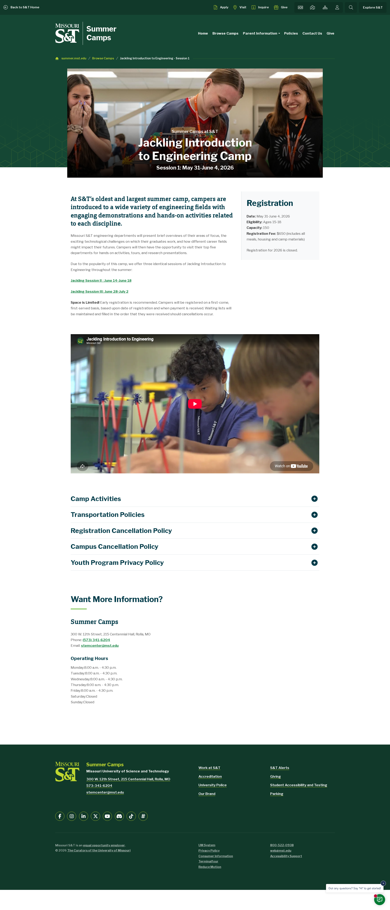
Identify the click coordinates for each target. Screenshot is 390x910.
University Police (212, 785)
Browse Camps (225, 33)
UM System (206, 845)
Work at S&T (209, 768)
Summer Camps (101, 33)
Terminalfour (208, 861)
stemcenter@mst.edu (100, 646)
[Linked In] (83, 816)
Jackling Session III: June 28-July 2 (99, 291)
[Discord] (119, 816)
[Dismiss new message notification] (383, 883)
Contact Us (312, 33)
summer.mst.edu (73, 58)
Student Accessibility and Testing (298, 785)
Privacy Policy (209, 850)
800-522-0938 (282, 845)
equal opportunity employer (104, 845)
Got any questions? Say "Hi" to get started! (354, 888)
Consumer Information (215, 856)
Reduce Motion (209, 867)
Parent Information (260, 33)
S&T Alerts (279, 768)
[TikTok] (131, 816)
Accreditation (210, 776)
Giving (275, 776)
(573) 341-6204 (96, 640)
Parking (276, 794)
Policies (291, 33)
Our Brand (206, 794)
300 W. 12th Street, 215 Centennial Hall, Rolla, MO (128, 779)
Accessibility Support (286, 856)
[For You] (337, 7)
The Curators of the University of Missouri (99, 850)
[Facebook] (59, 816)
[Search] (351, 7)
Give (330, 33)
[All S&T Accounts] (143, 816)
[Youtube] (107, 816)
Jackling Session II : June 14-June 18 (101, 280)
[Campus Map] (312, 7)
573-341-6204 (99, 786)
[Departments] (325, 7)
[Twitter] (95, 816)
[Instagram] (71, 816)
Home (203, 33)
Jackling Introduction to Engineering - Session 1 (155, 58)
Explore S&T (373, 7)
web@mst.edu (280, 850)
